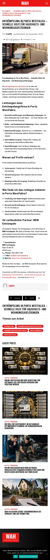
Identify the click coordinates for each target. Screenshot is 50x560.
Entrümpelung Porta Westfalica (15, 86)
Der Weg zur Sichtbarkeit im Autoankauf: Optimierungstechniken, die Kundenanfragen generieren (23, 426)
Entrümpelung (9, 326)
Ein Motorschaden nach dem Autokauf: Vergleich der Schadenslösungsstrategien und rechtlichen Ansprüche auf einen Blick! (25, 469)
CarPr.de (31, 277)
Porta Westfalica (10, 334)
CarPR (9, 34)
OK (15, 556)
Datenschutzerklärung (28, 556)
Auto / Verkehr (11, 378)
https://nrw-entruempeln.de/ (21, 258)
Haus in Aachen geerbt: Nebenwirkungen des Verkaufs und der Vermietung (23, 512)
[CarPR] (6, 285)
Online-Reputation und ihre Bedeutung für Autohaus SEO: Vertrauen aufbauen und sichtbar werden (22, 382)
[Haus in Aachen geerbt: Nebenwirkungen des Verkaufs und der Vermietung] (25, 492)
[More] (39, 298)
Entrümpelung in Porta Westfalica (30, 326)
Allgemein (6, 11)
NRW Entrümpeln (36, 330)
